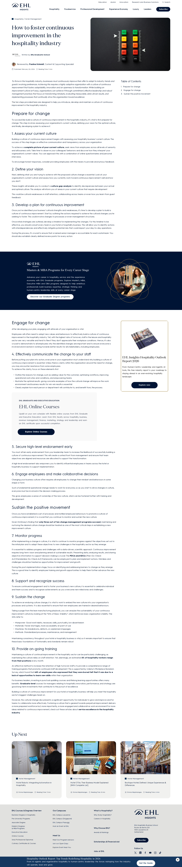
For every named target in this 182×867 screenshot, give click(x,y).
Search (167, 2)
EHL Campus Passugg (61, 822)
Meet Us (56, 835)
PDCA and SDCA (78, 556)
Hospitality (54, 9)
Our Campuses (59, 811)
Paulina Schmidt (36, 64)
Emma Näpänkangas (26, 792)
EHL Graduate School (40, 55)
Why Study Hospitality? (103, 815)
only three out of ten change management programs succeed (70, 522)
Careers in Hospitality (102, 819)
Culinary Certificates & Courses (24, 843)
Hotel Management (33, 19)
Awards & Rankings (101, 832)
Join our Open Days (60, 843)
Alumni (113, 2)
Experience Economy (118, 9)
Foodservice (70, 9)
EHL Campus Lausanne (61, 815)
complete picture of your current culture (44, 147)
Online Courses (18, 836)
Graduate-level (27, 683)
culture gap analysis (61, 186)
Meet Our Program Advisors (63, 840)
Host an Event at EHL (61, 826)
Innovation (123, 2)
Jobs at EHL (99, 851)
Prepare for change (131, 87)
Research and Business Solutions (145, 2)
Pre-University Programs (21, 819)
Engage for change (132, 90)
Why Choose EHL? (102, 828)
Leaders (147, 9)
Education (102, 2)
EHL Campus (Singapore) (62, 819)
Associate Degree (18, 822)
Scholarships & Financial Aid (106, 842)
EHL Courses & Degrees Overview (26, 811)
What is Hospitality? (103, 811)
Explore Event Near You (62, 847)
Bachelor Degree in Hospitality (23, 815)
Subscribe (163, 9)
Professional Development (92, 9)
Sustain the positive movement (137, 94)
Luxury (136, 9)
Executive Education (19, 832)
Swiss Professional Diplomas (22, 840)
